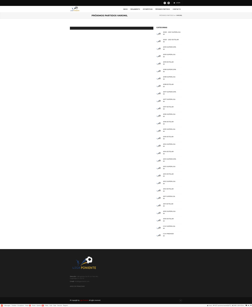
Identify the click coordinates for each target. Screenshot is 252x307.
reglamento (135, 9)
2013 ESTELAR (168, 174)
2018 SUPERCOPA (169, 69)
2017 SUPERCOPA (169, 92)
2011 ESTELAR (168, 204)
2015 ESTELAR (168, 136)
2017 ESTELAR (168, 107)
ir (164, 34)
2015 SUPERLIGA (169, 129)
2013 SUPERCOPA (169, 159)
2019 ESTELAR (168, 62)
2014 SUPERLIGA (169, 144)
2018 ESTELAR (168, 84)
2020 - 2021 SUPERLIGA (171, 32)
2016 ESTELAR (168, 121)
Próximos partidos (162, 9)
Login (178, 3)
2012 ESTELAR (168, 189)
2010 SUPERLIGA (169, 211)
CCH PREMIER (168, 233)
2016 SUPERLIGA (169, 114)
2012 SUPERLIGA (169, 181)
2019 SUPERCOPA (169, 47)
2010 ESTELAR (168, 219)
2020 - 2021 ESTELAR (171, 39)
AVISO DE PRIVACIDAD (77, 286)
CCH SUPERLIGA (169, 226)
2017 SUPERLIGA (169, 99)
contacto (177, 9)
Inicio (125, 9)
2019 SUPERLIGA (169, 54)
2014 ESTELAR (168, 151)
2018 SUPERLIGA (169, 77)
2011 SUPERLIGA (169, 196)
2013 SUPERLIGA (169, 166)
